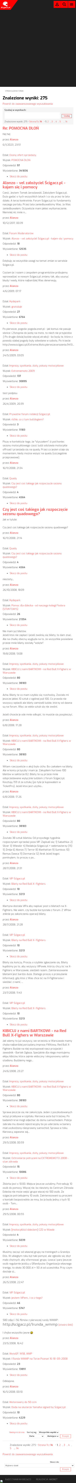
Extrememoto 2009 (23, 371)
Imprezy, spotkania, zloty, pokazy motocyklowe (36, 365)
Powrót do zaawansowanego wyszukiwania (28, 104)
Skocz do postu (18, 176)
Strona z (35, 121)
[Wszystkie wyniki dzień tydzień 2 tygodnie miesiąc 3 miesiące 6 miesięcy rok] (48, 1432)
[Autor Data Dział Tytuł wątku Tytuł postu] (36, 1436)
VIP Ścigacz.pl (17, 878)
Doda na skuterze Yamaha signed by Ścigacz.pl (38, 1407)
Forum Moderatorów (21, 233)
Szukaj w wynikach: (15, 110)
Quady (13, 478)
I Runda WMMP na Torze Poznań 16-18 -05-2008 (39, 1358)
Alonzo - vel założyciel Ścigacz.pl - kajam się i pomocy (34, 185)
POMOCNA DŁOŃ (20, 160)
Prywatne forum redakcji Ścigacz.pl (29, 414)
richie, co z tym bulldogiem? (27, 419)
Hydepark (14, 301)
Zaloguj (57, 5)
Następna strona (16, 1432)
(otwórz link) (65, 1325)
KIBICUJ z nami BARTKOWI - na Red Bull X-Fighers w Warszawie (34, 1033)
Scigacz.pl (5, 5)
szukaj (64, 4)
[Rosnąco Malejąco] (52, 1436)
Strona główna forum (14, 91)
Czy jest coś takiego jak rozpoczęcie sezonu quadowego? (35, 511)
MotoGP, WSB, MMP (20, 1353)
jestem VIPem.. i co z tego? (27, 1298)
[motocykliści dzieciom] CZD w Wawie (32, 1229)
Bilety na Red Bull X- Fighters (28, 884)
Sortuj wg (31, 1432)
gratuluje (16, 306)
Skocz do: (54, 1462)
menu (71, 4)
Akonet (53, 1479)
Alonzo (14, 139)
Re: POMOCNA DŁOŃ (21, 128)
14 (66, 121)
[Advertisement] (38, 38)
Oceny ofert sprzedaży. (22, 155)
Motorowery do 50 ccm (23, 1402)
